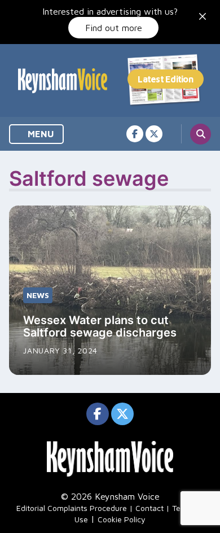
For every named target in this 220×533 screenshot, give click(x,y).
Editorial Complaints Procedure (71, 508)
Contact (149, 508)
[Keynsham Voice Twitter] (154, 133)
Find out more (113, 28)
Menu (39, 134)
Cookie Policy (122, 519)
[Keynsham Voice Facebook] (134, 133)
